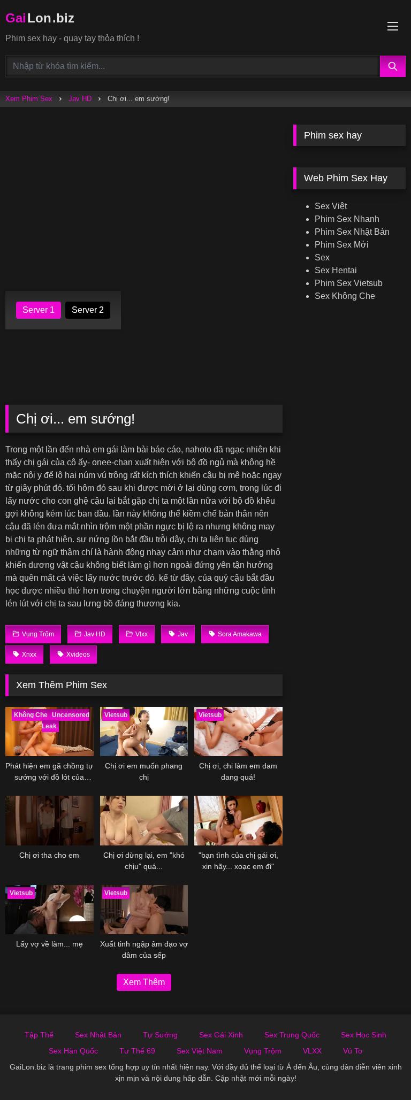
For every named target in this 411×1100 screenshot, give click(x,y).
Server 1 (38, 309)
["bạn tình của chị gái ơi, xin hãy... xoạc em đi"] (238, 820)
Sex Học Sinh (363, 1034)
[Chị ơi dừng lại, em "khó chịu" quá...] (144, 820)
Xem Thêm (144, 982)
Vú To (352, 1051)
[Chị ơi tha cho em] (49, 820)
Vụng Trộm (262, 1051)
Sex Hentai (336, 270)
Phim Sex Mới (342, 244)
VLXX (312, 1051)
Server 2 (88, 309)
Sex (322, 257)
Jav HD (80, 99)
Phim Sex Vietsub (349, 283)
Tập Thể (39, 1034)
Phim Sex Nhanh (347, 219)
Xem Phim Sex (28, 99)
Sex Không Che (345, 296)
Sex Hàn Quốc (73, 1051)
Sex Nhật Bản (98, 1034)
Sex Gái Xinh (221, 1034)
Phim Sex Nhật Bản (352, 231)
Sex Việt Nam (200, 1051)
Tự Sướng (160, 1034)
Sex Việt (331, 206)
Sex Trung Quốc (291, 1034)
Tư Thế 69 (137, 1051)
